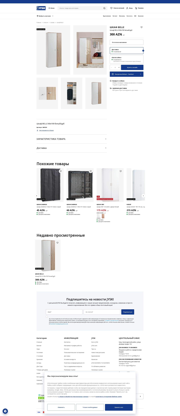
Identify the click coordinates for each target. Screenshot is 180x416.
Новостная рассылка (98, 352)
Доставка (42, 147)
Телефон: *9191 (124, 354)
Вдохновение (95, 356)
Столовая (40, 356)
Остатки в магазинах (119, 42)
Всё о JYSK (94, 342)
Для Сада (39, 366)
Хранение (40, 359)
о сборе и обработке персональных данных (73, 396)
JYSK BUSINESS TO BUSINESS (100, 363)
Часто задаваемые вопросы (73, 366)
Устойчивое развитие (98, 366)
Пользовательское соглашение (74, 352)
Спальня (39, 342)
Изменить (61, 407)
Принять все (119, 407)
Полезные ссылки (69, 370)
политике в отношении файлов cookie (108, 396)
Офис (38, 349)
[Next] (143, 196)
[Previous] (37, 196)
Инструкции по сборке (46, 130)
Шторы (39, 363)
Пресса (93, 349)
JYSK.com (94, 345)
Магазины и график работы (73, 345)
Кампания (40, 384)
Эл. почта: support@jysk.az (127, 365)
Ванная (39, 345)
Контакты (67, 342)
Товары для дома (42, 370)
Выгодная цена (41, 377)
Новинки (39, 380)
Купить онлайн (132, 67)
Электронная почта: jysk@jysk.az (129, 356)
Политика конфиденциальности (74, 363)
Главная (39, 22)
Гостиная (40, 352)
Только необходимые (90, 407)
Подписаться (127, 312)
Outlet (38, 373)
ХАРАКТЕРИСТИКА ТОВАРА (51, 138)
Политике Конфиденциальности (59, 324)
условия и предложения (111, 320)
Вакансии (94, 359)
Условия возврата (70, 359)
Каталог (66, 349)
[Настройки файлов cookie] (5, 411)
